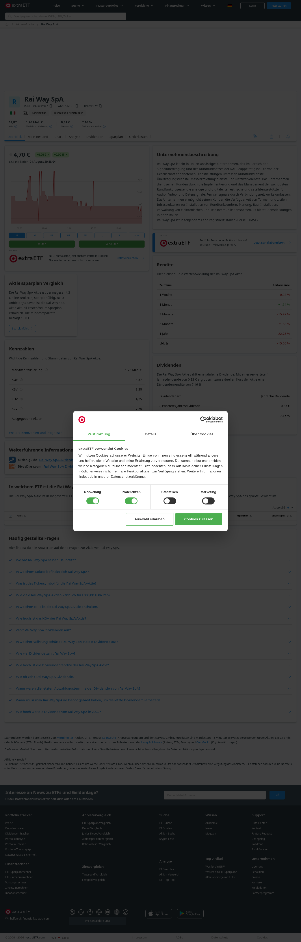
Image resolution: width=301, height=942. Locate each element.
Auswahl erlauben (149, 519)
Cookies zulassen (198, 519)
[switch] (131, 500)
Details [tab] (150, 434)
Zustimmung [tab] (99, 434)
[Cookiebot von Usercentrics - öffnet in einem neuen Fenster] (203, 419)
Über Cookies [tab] (201, 434)
